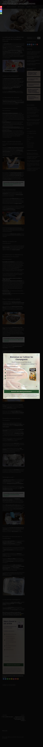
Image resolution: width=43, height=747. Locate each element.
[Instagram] (1, 9)
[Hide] (0, 15)
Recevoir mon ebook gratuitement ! (21, 391)
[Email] (1, 13)
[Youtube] (1, 7)
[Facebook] (1, 11)
